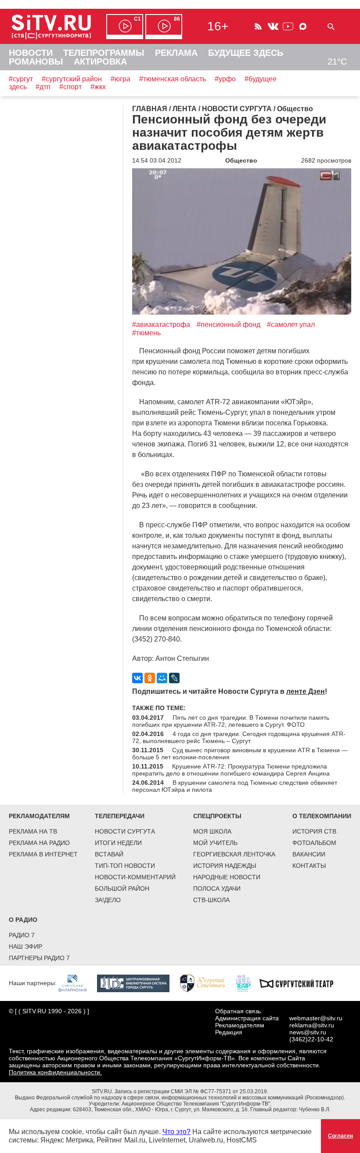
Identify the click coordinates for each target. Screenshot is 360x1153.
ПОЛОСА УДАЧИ (217, 888)
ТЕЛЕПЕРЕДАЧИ (119, 815)
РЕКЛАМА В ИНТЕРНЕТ (43, 854)
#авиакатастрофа (161, 324)
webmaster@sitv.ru (315, 1018)
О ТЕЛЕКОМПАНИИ (321, 815)
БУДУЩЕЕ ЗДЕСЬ (245, 52)
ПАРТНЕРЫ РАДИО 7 (39, 957)
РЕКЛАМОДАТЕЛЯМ (39, 815)
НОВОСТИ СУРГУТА (125, 831)
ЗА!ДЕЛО (108, 899)
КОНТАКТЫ (309, 865)
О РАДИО (23, 919)
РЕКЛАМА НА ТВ (33, 831)
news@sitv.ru (307, 1032)
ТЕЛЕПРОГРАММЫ (103, 52)
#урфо (225, 79)
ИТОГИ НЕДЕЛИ (118, 842)
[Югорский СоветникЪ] (207, 982)
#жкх (98, 87)
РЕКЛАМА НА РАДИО (39, 842)
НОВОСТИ (31, 52)
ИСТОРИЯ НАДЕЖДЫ (224, 865)
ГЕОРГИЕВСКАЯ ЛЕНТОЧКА (234, 854)
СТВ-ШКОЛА (211, 899)
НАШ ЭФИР (25, 946)
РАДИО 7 (22, 935)
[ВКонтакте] (137, 678)
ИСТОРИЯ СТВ (314, 831)
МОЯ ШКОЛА (212, 831)
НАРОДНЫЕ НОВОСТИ (226, 877)
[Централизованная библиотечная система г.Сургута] (137, 982)
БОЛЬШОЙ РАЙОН (122, 888)
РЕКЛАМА (176, 52)
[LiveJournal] (174, 678)
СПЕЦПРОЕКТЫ (217, 815)
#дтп (43, 87)
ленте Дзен (305, 691)
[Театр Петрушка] (247, 982)
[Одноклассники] (149, 678)
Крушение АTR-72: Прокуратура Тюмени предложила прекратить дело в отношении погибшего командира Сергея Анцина (231, 770)
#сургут (21, 79)
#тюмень (146, 333)
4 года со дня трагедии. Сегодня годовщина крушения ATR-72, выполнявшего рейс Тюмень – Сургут (239, 737)
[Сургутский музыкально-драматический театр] (300, 982)
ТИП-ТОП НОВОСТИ (125, 865)
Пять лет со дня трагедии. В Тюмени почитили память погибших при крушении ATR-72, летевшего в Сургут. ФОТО (230, 721)
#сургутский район (72, 79)
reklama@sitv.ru (311, 1025)
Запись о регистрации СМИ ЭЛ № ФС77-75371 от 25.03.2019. (191, 1091)
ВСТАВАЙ (109, 854)
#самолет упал (291, 324)
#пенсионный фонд (228, 324)
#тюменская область (172, 79)
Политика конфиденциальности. (55, 1072)
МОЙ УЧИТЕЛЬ (215, 842)
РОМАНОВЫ (36, 61)
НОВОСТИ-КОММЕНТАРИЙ (135, 877)
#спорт (70, 87)
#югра (120, 79)
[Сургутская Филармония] (76, 982)
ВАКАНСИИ (308, 854)
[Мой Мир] (162, 678)
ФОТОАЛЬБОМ (314, 842)
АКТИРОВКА (100, 61)
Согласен (340, 1136)
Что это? (176, 1131)
